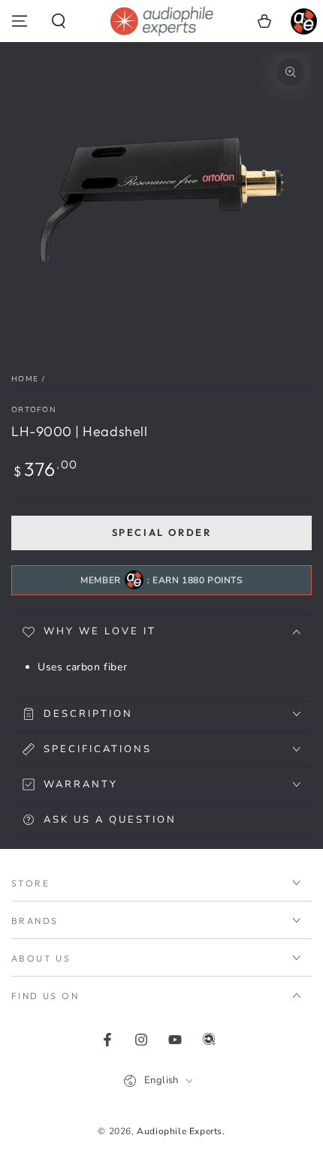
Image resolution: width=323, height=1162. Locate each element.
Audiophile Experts (179, 1131)
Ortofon (33, 410)
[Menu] (19, 21)
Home (24, 379)
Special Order (162, 532)
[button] (58, 21)
